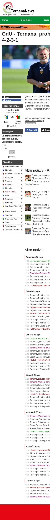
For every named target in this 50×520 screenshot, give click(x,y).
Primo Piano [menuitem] (26, 20)
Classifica (7, 162)
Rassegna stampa (38, 118)
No (5, 148)
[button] (12, 152)
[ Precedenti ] (12, 126)
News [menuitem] (46, 20)
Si (5, 145)
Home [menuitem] (5, 20)
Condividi (32, 130)
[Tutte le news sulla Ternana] (18, 8)
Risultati (12, 157)
